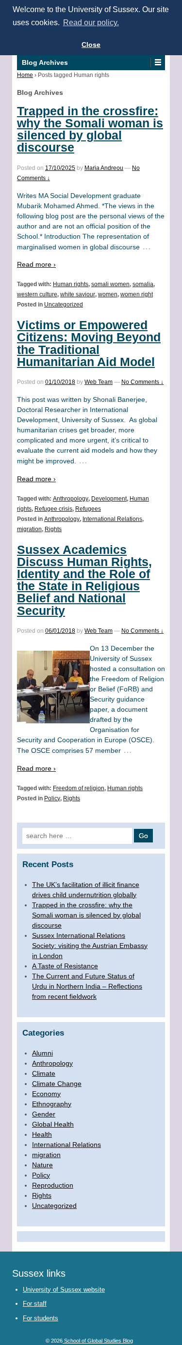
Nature (42, 1165)
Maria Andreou (103, 168)
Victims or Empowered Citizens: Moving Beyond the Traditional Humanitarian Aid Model (89, 343)
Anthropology (70, 498)
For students (40, 1318)
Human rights (70, 284)
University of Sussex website (64, 1289)
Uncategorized (63, 304)
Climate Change (57, 1083)
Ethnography (51, 1104)
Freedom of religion (78, 788)
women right (136, 294)
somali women (110, 284)
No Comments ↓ (142, 382)
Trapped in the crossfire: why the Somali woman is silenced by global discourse (90, 129)
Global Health (53, 1124)
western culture (37, 294)
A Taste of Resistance (65, 966)
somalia (142, 284)
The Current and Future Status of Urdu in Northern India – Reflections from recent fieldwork (87, 986)
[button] (157, 62)
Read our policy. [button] (91, 22)
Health (42, 1134)
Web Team (98, 382)
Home (25, 75)
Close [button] (91, 44)
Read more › (36, 264)
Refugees (88, 508)
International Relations (112, 519)
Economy (46, 1094)
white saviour (77, 294)
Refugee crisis (53, 508)
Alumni (42, 1053)
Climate (43, 1073)
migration (29, 529)
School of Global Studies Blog (98, 1341)
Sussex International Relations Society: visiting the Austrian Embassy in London (90, 946)
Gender (43, 1114)
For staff (35, 1303)
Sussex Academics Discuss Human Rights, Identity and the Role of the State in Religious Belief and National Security (84, 580)
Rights (53, 529)
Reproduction (52, 1185)
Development (109, 498)
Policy (52, 798)
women (107, 294)
